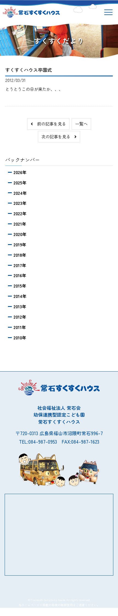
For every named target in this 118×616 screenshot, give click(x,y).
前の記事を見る (49, 124)
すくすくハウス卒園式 (28, 69)
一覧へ (81, 124)
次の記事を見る (57, 136)
